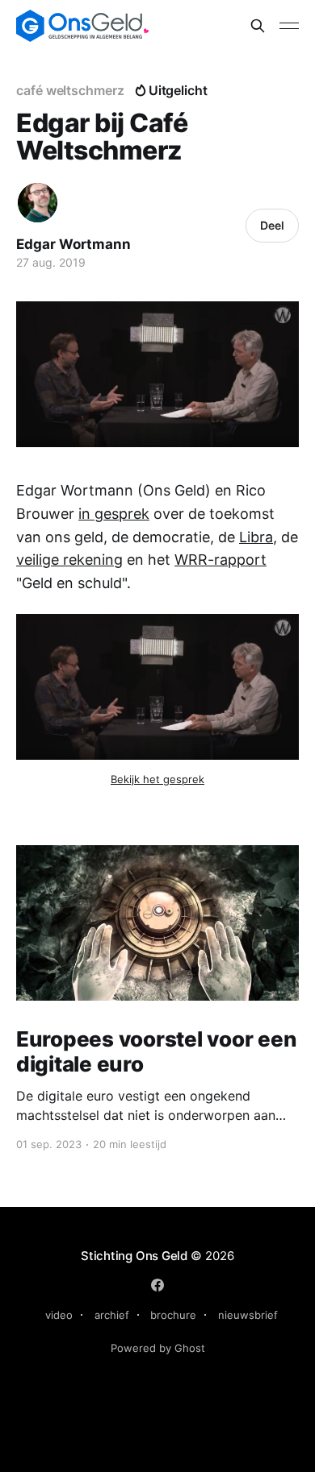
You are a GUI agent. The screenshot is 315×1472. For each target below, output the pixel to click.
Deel (272, 225)
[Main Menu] (289, 26)
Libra (256, 537)
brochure (173, 1314)
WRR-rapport (220, 559)
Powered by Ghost (158, 1347)
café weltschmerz (70, 90)
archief (111, 1314)
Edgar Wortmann (73, 244)
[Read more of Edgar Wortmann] (37, 202)
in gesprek (113, 513)
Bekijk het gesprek (157, 779)
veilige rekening (69, 559)
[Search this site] (258, 26)
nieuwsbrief (248, 1314)
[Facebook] (157, 1285)
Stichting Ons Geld (134, 1255)
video (59, 1314)
